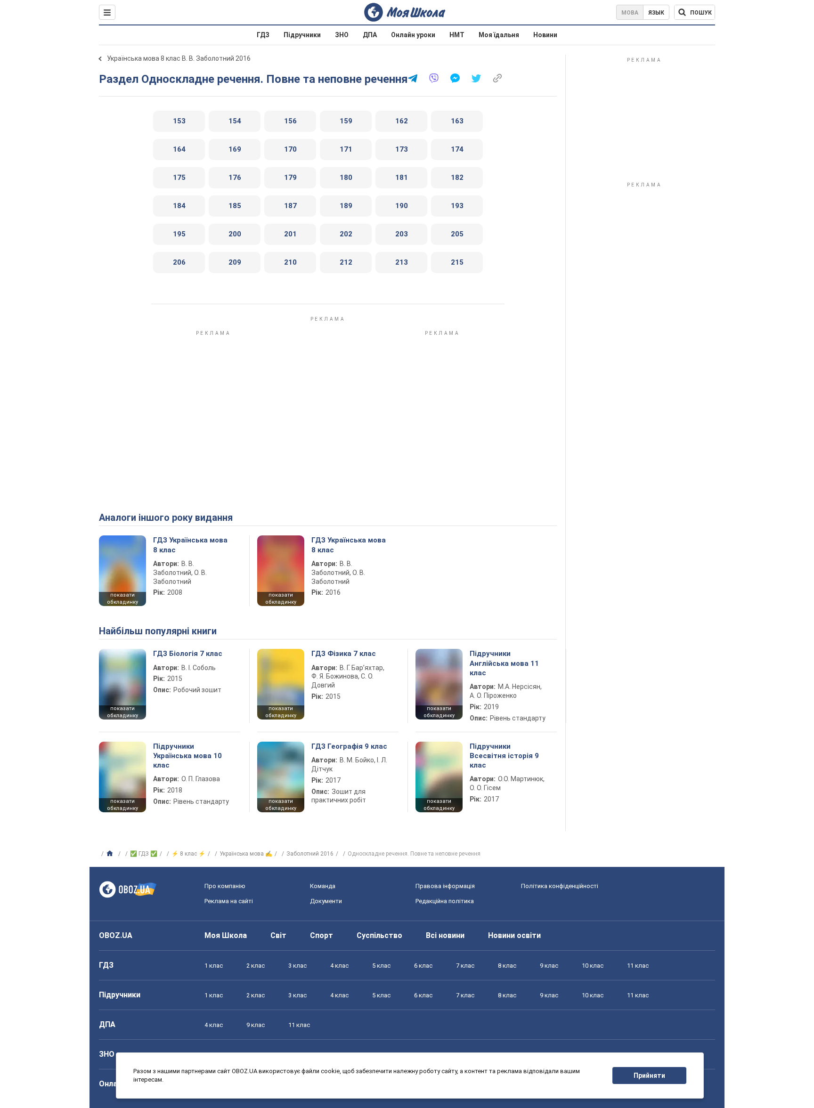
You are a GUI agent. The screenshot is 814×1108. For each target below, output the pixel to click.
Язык (656, 12)
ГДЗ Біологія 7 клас (187, 653)
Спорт (321, 935)
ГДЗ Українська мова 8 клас (190, 545)
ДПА (370, 35)
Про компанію (224, 886)
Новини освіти (514, 935)
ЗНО (342, 35)
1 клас (213, 965)
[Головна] (111, 853)
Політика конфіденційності (559, 886)
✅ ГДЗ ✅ (143, 853)
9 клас (549, 965)
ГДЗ (263, 35)
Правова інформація (445, 886)
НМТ (456, 35)
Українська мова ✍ (246, 853)
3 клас (297, 965)
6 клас (423, 965)
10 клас (592, 965)
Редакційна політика (444, 901)
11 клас (638, 965)
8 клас (507, 965)
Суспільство (379, 935)
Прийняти (649, 1075)
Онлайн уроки (413, 35)
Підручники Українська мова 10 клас (187, 756)
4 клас (339, 965)
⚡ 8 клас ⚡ (188, 853)
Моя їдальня (499, 35)
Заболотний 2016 (310, 853)
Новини (545, 35)
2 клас (255, 965)
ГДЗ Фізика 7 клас (343, 653)
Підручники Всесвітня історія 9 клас (504, 756)
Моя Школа (225, 935)
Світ (278, 935)
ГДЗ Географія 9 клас (349, 746)
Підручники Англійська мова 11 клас (504, 663)
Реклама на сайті (228, 901)
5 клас (381, 965)
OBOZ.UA (115, 935)
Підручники (302, 35)
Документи (326, 901)
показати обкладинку (122, 598)
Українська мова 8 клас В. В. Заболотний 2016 (179, 58)
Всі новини (445, 935)
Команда (322, 886)
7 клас (465, 965)
